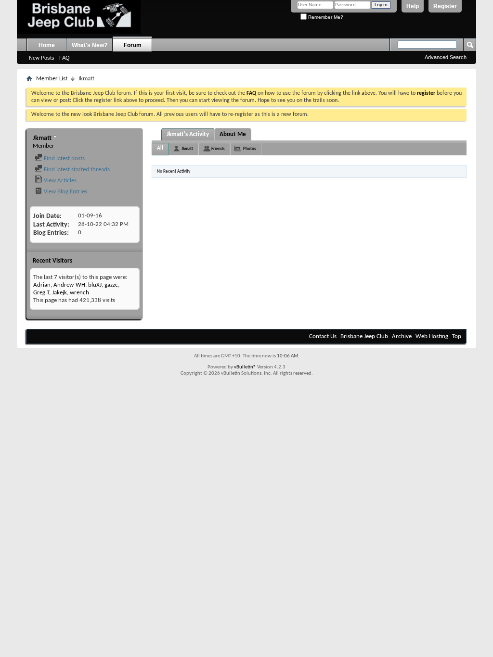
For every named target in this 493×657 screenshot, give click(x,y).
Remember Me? (325, 17)
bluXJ (95, 285)
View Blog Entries (64, 192)
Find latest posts (63, 158)
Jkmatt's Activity (188, 134)
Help (412, 6)
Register (445, 6)
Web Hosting (431, 336)
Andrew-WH (69, 285)
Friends (218, 149)
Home (47, 45)
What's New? (89, 45)
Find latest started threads (76, 169)
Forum (133, 45)
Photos (249, 149)
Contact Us (323, 336)
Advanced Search (446, 57)
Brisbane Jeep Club (364, 336)
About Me (233, 134)
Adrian (42, 285)
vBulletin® (245, 367)
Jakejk (59, 293)
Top (456, 336)
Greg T (41, 293)
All (160, 148)
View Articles (59, 180)
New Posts (41, 58)
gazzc (111, 285)
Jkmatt (187, 149)
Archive (402, 336)
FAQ (64, 58)
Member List (51, 79)
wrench (79, 293)
